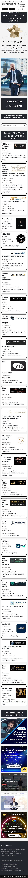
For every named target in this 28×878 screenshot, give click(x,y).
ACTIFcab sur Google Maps (9, 553)
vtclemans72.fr (12, 492)
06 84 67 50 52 (6, 181)
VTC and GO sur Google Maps (10, 246)
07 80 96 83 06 (6, 285)
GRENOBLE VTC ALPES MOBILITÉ (13, 607)
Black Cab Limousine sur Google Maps (13, 682)
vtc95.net (11, 593)
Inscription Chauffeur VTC (14, 103)
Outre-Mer (11, 42)
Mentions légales (13, 876)
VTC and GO (6, 234)
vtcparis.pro (11, 656)
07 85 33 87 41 (6, 400)
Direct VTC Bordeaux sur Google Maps (13, 404)
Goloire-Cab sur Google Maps (10, 636)
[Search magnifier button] (25, 125)
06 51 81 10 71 (6, 351)
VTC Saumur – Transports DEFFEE (6, 438)
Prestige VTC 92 (5, 298)
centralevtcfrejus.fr (13, 287)
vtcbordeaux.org (13, 402)
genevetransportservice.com (16, 155)
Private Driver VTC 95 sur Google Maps (13, 596)
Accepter (5, 9)
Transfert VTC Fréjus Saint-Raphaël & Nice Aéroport (11, 417)
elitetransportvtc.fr (14, 380)
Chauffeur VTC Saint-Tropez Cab (13, 256)
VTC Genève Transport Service (6, 146)
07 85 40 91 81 (6, 490)
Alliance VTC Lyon (8, 346)
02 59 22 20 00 (6, 629)
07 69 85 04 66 (6, 445)
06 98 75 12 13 (6, 546)
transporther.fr (12, 471)
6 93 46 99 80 (6, 328)
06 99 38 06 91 (6, 468)
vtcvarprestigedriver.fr (8, 700)
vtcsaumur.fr (11, 447)
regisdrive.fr (11, 533)
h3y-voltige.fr (12, 572)
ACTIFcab (5, 541)
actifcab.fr (5, 550)
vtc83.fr (10, 183)
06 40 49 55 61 (6, 423)
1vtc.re (10, 330)
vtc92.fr (10, 308)
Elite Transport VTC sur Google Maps (12, 382)
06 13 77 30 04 (6, 591)
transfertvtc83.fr (13, 425)
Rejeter (12, 9)
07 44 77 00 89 (6, 261)
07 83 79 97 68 (6, 378)
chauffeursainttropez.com (15, 263)
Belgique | (18, 42)
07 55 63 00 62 (6, 153)
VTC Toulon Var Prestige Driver (7, 689)
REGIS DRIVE (4, 523)
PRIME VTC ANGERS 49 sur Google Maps (13, 516)
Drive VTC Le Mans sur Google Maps (12, 494)
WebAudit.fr (24, 876)
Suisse (23, 42)
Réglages (22, 6)
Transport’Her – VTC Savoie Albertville (7, 459)
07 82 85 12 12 (6, 678)
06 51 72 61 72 (6, 306)
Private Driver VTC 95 (4, 584)
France (5, 42)
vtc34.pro (11, 208)
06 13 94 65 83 (6, 612)
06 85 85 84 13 (6, 511)
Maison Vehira (7, 219)
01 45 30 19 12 (6, 239)
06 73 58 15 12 (6, 531)
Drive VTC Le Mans (4, 483)
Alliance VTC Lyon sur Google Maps (12, 356)
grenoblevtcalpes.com (14, 614)
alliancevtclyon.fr (13, 353)
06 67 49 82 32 (6, 653)
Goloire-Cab (6, 624)
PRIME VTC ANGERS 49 (5, 503)
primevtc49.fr (12, 514)
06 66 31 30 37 (6, 570)
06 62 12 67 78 (6, 695)
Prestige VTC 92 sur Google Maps (11, 311)
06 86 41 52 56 (6, 224)
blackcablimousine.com (15, 680)
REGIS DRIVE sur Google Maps (10, 535)
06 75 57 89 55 (6, 206)
